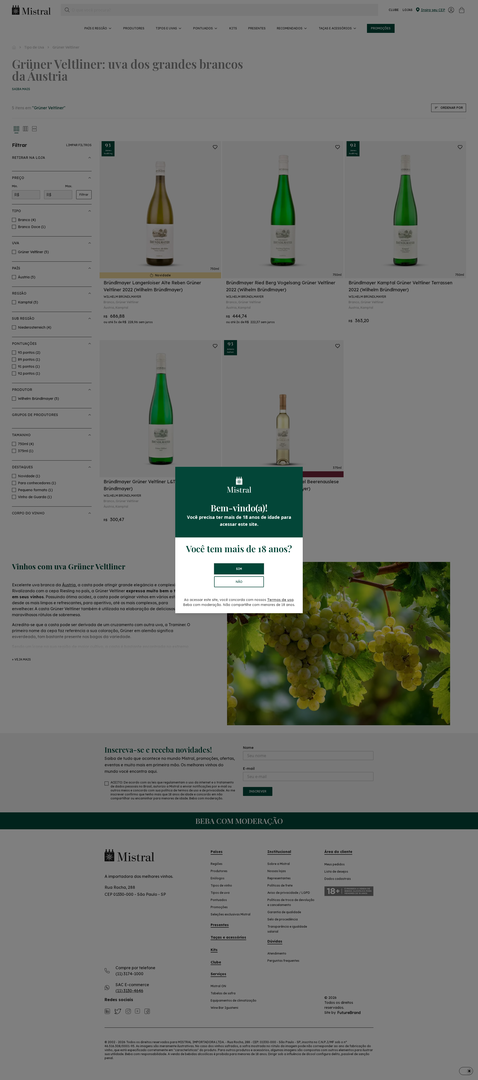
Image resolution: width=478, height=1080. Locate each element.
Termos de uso (280, 600)
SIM (239, 569)
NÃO (239, 582)
